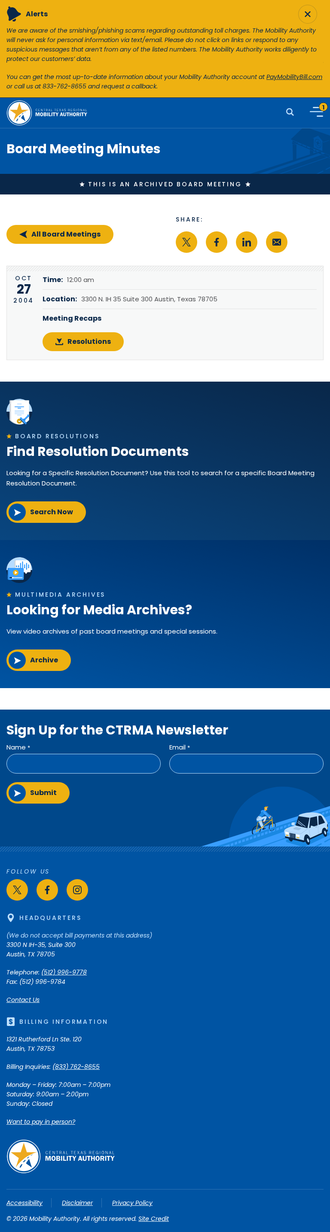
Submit (43, 793)
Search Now (51, 512)
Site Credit (153, 1218)
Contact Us (23, 999)
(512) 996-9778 (64, 972)
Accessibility (24, 1203)
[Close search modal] (307, 14)
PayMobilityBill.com (294, 77)
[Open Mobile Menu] (316, 112)
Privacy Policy (132, 1203)
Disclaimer (77, 1203)
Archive (44, 660)
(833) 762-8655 (76, 1066)
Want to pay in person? (40, 1121)
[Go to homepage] (60, 1171)
